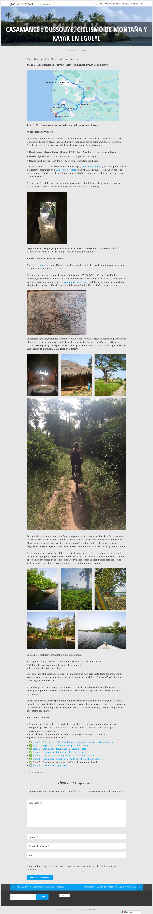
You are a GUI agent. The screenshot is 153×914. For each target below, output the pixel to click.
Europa (125, 3)
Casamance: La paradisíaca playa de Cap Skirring (40, 887)
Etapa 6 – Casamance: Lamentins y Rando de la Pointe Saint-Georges (68, 758)
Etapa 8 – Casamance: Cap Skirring (50, 765)
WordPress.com (95, 910)
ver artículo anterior (91, 166)
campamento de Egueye (76, 281)
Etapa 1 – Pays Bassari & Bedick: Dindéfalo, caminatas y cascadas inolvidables (73, 742)
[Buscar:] (52, 3)
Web (31, 855)
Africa (99, 3)
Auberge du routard (66, 169)
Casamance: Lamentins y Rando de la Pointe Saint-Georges (112, 887)
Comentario (35, 802)
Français (128, 912)
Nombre (33, 836)
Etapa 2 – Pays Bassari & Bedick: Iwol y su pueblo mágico (62, 745)
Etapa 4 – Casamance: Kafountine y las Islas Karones (59, 752)
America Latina (112, 3)
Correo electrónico (39, 846)
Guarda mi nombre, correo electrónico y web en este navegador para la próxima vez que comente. (71, 868)
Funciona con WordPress (61, 910)
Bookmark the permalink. (36, 772)
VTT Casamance (39, 265)
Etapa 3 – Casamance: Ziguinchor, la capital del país (59, 748)
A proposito (137, 3)
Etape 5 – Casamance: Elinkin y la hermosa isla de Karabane (63, 755)
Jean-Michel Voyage (21, 4)
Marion (84, 51)
